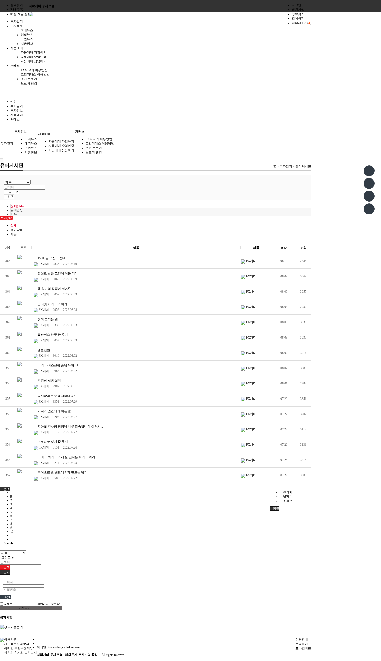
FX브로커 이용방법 (34, 70)
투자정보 (16, 110)
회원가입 (298, 9)
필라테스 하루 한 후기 (52, 334)
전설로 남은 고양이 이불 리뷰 (57, 273)
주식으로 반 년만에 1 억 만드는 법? (61, 472)
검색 (10, 196)
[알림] (369, 196)
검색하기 (298, 18)
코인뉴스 (27, 39)
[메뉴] (369, 170)
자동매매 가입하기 (33, 52)
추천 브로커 (29, 79)
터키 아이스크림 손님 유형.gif (57, 365)
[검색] (369, 208)
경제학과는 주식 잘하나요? (56, 396)
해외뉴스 (27, 35)
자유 (14, 214)
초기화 (287, 492)
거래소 (15, 119)
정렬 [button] (275, 508)
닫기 (6, 572)
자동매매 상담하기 (33, 61)
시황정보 (27, 43)
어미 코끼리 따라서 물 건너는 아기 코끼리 (66, 457)
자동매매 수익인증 (33, 57)
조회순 (287, 501)
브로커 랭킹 (29, 83)
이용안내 (301, 639)
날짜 (283, 248)
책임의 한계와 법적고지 (20, 653)
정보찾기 (298, 14)
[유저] (369, 183)
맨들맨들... (44, 350)
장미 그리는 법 (47, 319)
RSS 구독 (16, 9)
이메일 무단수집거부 (18, 648)
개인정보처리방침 (16, 644)
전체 (13, 225)
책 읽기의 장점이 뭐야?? (53, 289)
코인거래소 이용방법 (35, 74)
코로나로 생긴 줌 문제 (52, 442)
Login (7, 597)
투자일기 (16, 106)
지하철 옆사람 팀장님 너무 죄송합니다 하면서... (70, 426)
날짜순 (287, 496)
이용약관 (10, 639)
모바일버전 (303, 648)
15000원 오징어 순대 (51, 258)
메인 (13, 102)
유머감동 (17, 210)
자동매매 (16, 115)
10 (11, 531)
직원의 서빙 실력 (49, 380)
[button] (5, 489)
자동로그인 (10, 604)
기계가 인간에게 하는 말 (54, 411)
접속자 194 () (301, 23)
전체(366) (17, 206)
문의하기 (301, 644)
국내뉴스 (27, 30)
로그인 (296, 5)
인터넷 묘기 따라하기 (52, 304)
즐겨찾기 (16, 5)
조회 (303, 248)
